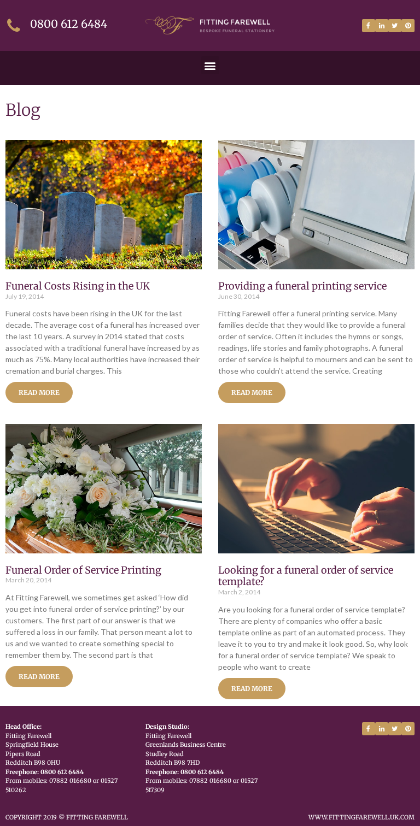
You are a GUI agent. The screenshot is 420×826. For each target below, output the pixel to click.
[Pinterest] (408, 25)
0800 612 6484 (68, 24)
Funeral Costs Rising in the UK (77, 286)
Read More (39, 392)
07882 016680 (70, 780)
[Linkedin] (381, 25)
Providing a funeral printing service (302, 286)
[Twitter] (394, 25)
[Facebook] (368, 25)
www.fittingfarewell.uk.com (361, 817)
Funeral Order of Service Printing (83, 570)
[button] (210, 65)
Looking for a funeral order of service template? (305, 576)
